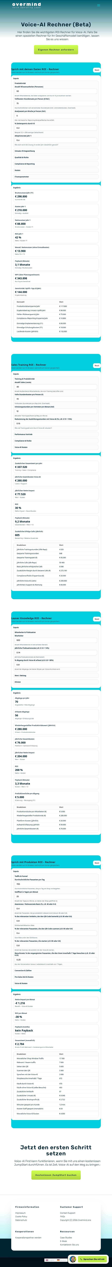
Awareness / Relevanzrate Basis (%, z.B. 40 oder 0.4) (35, 904)
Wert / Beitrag (20, 676)
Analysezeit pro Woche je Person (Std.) (30, 111)
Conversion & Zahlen (23, 971)
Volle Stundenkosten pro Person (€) (29, 394)
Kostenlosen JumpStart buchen (56, 1175)
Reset (97, 70)
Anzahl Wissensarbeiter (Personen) (29, 87)
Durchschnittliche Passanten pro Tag (30, 880)
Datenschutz (21, 1220)
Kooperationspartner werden (28, 1237)
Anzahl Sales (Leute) (23, 382)
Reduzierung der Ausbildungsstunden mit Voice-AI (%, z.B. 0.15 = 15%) (43, 419)
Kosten (17, 170)
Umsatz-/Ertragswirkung (25, 151)
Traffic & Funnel (21, 876)
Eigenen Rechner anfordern (56, 49)
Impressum (20, 1213)
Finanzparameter (22, 177)
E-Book (63, 1241)
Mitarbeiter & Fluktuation (25, 632)
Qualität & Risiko (22, 157)
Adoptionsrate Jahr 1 (23, 136)
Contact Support (67, 1213)
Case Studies (66, 1237)
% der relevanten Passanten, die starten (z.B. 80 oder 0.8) (38, 941)
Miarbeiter (19, 636)
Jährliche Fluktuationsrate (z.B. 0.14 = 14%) (32, 648)
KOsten (18, 682)
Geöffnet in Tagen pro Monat (26, 892)
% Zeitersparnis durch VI (25, 123)
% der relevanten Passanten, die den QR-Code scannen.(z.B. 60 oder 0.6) (44, 929)
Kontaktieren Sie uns (69, 1244)
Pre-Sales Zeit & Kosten (24, 977)
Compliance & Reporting (25, 164)
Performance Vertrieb (23, 434)
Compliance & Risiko (23, 441)
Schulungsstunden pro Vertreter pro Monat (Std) (34, 407)
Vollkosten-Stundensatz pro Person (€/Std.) (32, 99)
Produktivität (20, 83)
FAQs (62, 1216)
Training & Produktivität (25, 379)
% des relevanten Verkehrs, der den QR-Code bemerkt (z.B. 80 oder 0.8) (43, 916)
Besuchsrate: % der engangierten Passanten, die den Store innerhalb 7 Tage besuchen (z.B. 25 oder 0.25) (55, 954)
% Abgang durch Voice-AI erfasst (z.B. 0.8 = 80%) (34, 660)
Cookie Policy (21, 1216)
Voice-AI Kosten (21, 447)
